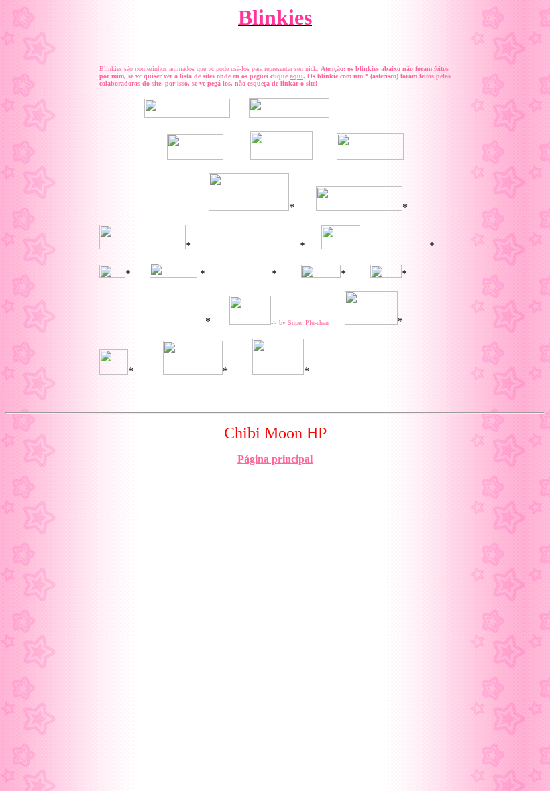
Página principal (275, 459)
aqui (296, 76)
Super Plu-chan (308, 322)
